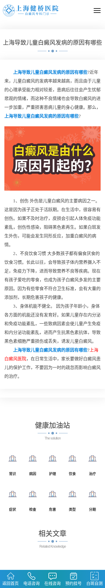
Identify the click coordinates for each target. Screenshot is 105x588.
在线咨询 (52, 583)
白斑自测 (94, 583)
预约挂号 (73, 583)
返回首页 (10, 583)
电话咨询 (31, 583)
